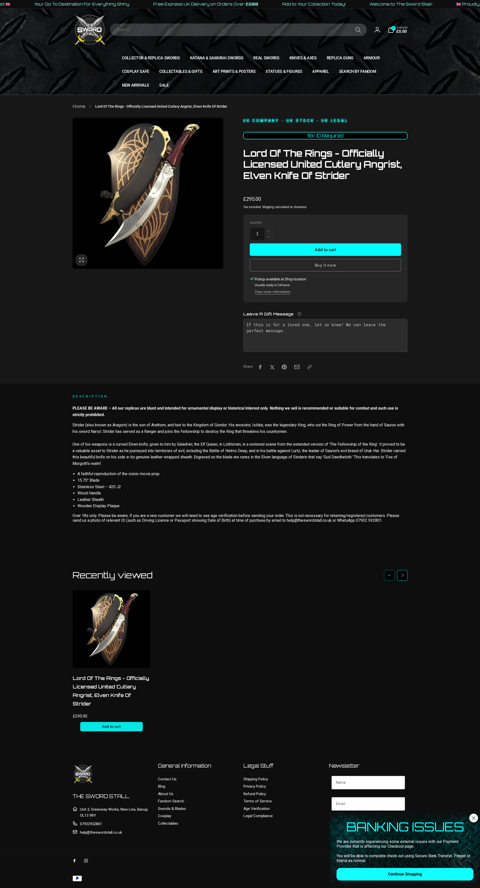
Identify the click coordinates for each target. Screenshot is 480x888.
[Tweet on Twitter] (272, 367)
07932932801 (91, 824)
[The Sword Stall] (83, 783)
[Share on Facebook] (260, 367)
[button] (398, 30)
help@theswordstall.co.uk (101, 832)
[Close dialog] (473, 818)
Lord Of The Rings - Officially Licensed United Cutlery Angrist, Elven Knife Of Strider (111, 690)
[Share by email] (297, 367)
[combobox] (238, 30)
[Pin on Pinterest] (284, 367)
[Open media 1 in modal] (147, 193)
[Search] (358, 30)
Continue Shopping (405, 874)
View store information (272, 292)
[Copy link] (309, 367)
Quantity (256, 222)
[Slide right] (402, 575)
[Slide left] (389, 575)
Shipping (268, 207)
